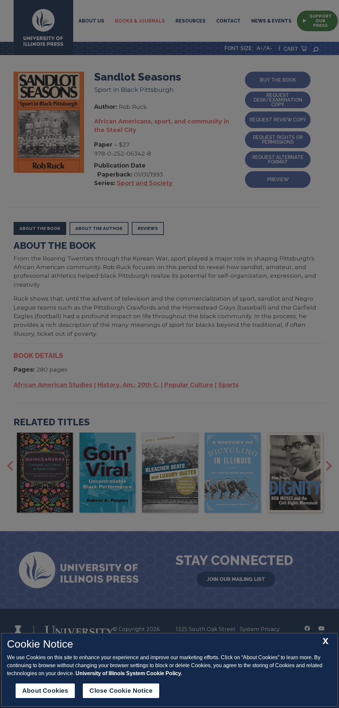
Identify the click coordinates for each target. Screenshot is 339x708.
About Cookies (45, 690)
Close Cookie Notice (121, 690)
